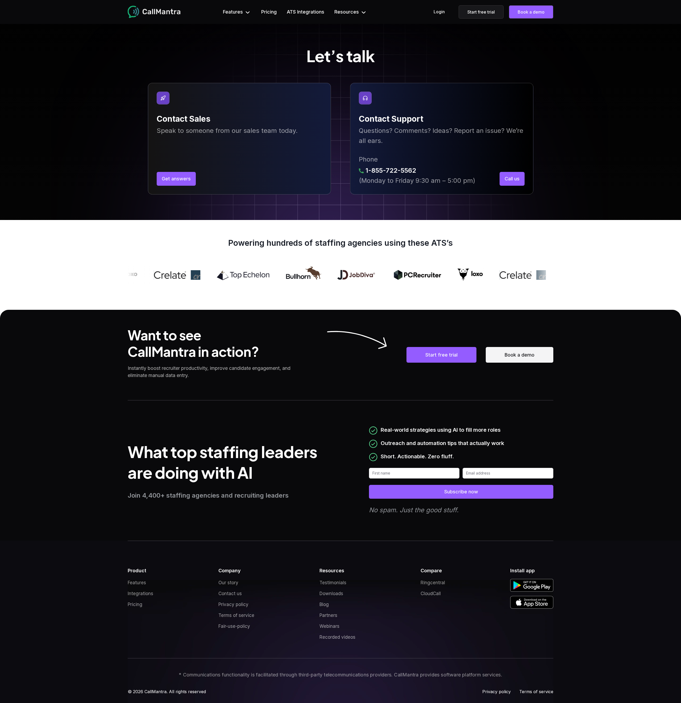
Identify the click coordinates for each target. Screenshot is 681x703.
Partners (328, 615)
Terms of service (236, 615)
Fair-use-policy (234, 626)
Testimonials (332, 582)
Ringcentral (433, 582)
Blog (324, 604)
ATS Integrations (305, 12)
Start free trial (481, 12)
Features (137, 582)
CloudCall (431, 593)
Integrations (140, 593)
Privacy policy (233, 604)
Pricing (269, 12)
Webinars (329, 626)
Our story (228, 582)
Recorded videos (337, 637)
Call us (512, 178)
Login (439, 11)
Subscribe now (461, 491)
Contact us (230, 593)
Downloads (331, 593)
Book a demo (531, 12)
